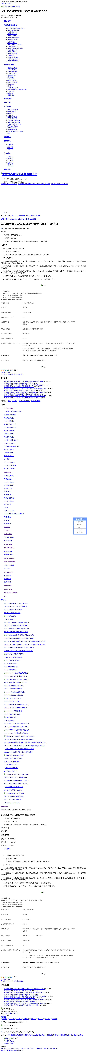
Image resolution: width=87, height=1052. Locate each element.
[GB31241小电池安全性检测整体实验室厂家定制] (19, 647)
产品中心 (7, 106)
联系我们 (10, 166)
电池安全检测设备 (10, 25)
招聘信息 (10, 164)
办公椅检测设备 (12, 129)
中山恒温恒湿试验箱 (52, 1035)
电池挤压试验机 (12, 32)
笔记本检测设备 (9, 554)
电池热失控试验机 (12, 61)
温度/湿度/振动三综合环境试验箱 (17, 89)
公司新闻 (10, 144)
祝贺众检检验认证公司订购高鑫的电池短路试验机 (19, 387)
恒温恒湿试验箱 (12, 68)
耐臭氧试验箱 (11, 75)
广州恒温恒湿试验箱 (64, 1035)
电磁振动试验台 (12, 53)
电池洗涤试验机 (12, 41)
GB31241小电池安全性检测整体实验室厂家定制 (18, 651)
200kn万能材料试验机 (10, 670)
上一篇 (5, 372)
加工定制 (7, 102)
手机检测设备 (8, 551)
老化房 (9, 86)
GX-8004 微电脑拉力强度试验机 (13, 695)
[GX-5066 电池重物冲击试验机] (13, 685)
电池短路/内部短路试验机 (15, 48)
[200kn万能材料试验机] (11, 666)
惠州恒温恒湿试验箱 (26, 1035)
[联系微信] (7, 1038)
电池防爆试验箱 (12, 50)
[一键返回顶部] (9, 1043)
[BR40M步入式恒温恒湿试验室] (13, 654)
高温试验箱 (10, 91)
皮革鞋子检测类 (9, 565)
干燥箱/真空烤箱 (12, 80)
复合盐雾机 (10, 95)
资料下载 (10, 149)
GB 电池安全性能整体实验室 (16, 28)
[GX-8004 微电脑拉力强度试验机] (14, 692)
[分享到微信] (9, 370)
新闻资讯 (7, 141)
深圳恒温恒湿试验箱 (77, 1035)
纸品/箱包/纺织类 (12, 126)
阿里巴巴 (3, 1017)
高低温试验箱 (11, 70)
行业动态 (10, 146)
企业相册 (10, 158)
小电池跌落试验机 (9, 619)
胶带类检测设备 (12, 128)
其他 (8, 133)
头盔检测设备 (8, 540)
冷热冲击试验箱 (12, 71)
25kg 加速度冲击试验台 (11, 663)
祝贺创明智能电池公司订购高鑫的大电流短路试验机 (19, 390)
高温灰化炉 (10, 79)
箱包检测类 (7, 579)
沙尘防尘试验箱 (12, 82)
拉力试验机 (8, 99)
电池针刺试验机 (12, 34)
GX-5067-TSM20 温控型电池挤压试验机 (16, 632)
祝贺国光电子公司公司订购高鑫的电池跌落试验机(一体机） (22, 397)
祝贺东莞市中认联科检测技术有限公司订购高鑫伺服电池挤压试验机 (24, 381)
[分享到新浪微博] (3, 370)
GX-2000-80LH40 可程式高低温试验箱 (15, 606)
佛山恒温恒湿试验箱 (39, 1035)
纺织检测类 (7, 582)
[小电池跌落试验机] (10, 616)
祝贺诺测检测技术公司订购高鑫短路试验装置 (17, 383)
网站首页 (7, 21)
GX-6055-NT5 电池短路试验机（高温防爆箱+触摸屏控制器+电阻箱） (24, 644)
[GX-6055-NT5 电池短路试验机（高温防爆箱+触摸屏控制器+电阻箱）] (25, 641)
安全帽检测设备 (12, 117)
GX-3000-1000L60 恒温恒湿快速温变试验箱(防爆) (18, 638)
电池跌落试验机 (12, 43)
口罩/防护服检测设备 (13, 122)
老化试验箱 (10, 77)
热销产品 (3, 600)
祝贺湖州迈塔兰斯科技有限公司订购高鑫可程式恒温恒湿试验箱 (23, 385)
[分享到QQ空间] (1, 370)
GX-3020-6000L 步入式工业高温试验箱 (15, 676)
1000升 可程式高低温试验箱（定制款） (16, 682)
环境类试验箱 (9, 64)
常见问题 (10, 148)
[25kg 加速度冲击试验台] (11, 660)
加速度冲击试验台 (12, 46)
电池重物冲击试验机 (13, 37)
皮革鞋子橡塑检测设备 (14, 124)
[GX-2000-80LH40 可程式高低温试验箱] (16, 603)
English (3, 3)
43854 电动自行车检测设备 (15, 131)
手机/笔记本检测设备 (13, 120)
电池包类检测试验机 (13, 30)
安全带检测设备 (12, 119)
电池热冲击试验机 (12, 39)
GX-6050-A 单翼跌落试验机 (12, 613)
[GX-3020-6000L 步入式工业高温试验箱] (16, 673)
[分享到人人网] (7, 370)
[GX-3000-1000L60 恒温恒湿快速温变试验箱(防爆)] (19, 635)
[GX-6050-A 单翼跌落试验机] (13, 609)
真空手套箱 (10, 55)
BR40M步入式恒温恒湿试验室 (13, 657)
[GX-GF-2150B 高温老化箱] (12, 698)
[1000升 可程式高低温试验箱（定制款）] (16, 679)
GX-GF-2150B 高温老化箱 (12, 701)
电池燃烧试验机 (12, 52)
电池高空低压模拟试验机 (14, 44)
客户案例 (7, 137)
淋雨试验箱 (10, 84)
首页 (9, 215)
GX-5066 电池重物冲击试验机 (13, 689)
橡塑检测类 (7, 568)
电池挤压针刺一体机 (13, 35)
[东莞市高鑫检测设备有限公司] (10, 6)
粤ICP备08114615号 (12, 1013)
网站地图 (8, 3)
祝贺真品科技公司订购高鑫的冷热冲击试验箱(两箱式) (20, 394)
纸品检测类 (7, 575)
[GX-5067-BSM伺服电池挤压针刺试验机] (16, 622)
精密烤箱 (10, 93)
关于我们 (7, 153)
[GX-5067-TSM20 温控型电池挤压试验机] (16, 628)
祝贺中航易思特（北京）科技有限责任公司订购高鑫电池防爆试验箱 (24, 396)
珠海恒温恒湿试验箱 (14, 1035)
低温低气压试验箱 (12, 57)
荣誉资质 (10, 162)
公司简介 (10, 157)
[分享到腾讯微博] (5, 370)
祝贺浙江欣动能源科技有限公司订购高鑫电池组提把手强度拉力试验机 (25, 388)
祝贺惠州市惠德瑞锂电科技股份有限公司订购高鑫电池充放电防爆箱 (24, 392)
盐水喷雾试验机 (12, 73)
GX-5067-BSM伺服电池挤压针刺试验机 (16, 625)
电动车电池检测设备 (13, 59)
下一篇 (12, 374)
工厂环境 (10, 160)
